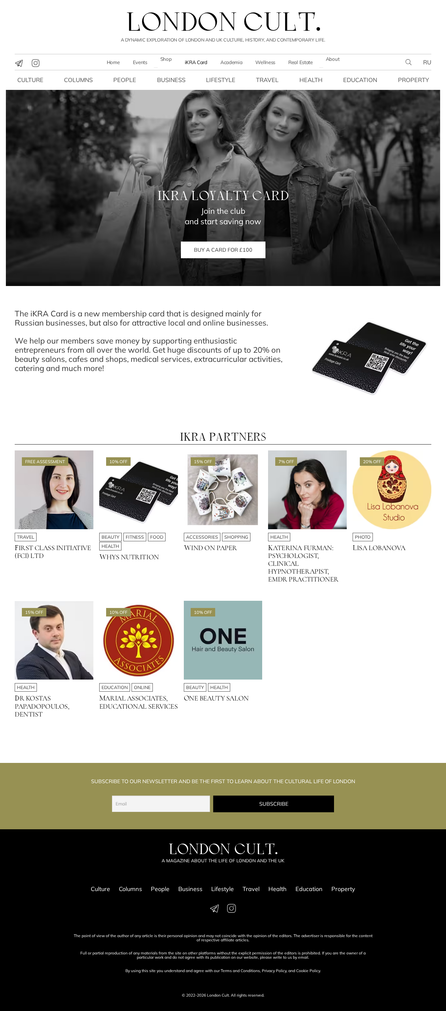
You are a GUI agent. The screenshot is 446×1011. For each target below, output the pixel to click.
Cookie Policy (308, 970)
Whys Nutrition (129, 557)
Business (171, 80)
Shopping (236, 537)
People (124, 80)
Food (156, 537)
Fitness (135, 537)
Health (311, 80)
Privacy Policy (274, 970)
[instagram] (35, 63)
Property (413, 80)
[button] (408, 62)
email (303, 957)
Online (142, 687)
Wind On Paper (210, 548)
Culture (30, 80)
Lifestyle (220, 80)
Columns (78, 80)
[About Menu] (321, 67)
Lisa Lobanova (379, 548)
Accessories (202, 537)
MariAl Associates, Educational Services (138, 702)
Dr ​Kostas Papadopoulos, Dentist (42, 706)
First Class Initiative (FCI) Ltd (53, 552)
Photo (363, 537)
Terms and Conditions (240, 970)
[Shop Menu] (156, 67)
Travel (267, 80)
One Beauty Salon (216, 698)
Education (360, 80)
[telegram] (19, 63)
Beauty (110, 537)
